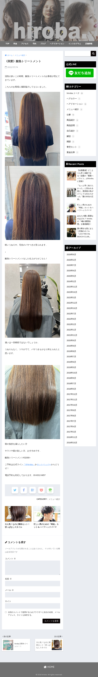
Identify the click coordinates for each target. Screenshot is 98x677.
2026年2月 (71, 260)
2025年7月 (71, 265)
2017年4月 (71, 426)
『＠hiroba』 (29, 464)
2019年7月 (71, 356)
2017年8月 (71, 416)
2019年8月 (71, 351)
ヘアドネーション (57, 44)
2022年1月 (71, 330)
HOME (50, 666)
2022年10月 (72, 308)
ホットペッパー (44, 464)
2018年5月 (71, 389)
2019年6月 (71, 362)
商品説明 (72, 125)
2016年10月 (72, 443)
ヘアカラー (73, 98)
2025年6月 (71, 271)
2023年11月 (72, 287)
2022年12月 (72, 303)
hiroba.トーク (75, 93)
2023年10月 (72, 292)
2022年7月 (71, 314)
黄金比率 (72, 152)
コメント (10, 559)
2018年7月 (71, 383)
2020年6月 (71, 340)
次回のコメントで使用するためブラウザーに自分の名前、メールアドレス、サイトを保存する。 (34, 613)
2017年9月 (71, 410)
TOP (7, 44)
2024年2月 (71, 281)
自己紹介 (72, 131)
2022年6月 (71, 319)
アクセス (24, 44)
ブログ (43, 44)
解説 (70, 136)
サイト (8, 601)
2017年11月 (72, 399)
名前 (8, 579)
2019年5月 (71, 367)
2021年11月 (72, 335)
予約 (34, 44)
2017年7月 (71, 421)
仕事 (70, 115)
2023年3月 (71, 297)
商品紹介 (72, 120)
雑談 (70, 141)
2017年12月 (72, 394)
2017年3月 (71, 432)
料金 (15, 44)
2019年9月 (71, 346)
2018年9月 (71, 378)
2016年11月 (72, 437)
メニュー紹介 (54, 499)
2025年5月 (71, 276)
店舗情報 (88, 44)
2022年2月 (71, 324)
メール (9, 590)
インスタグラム (74, 44)
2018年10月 (72, 373)
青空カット (73, 147)
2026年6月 (71, 254)
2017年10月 (72, 405)
